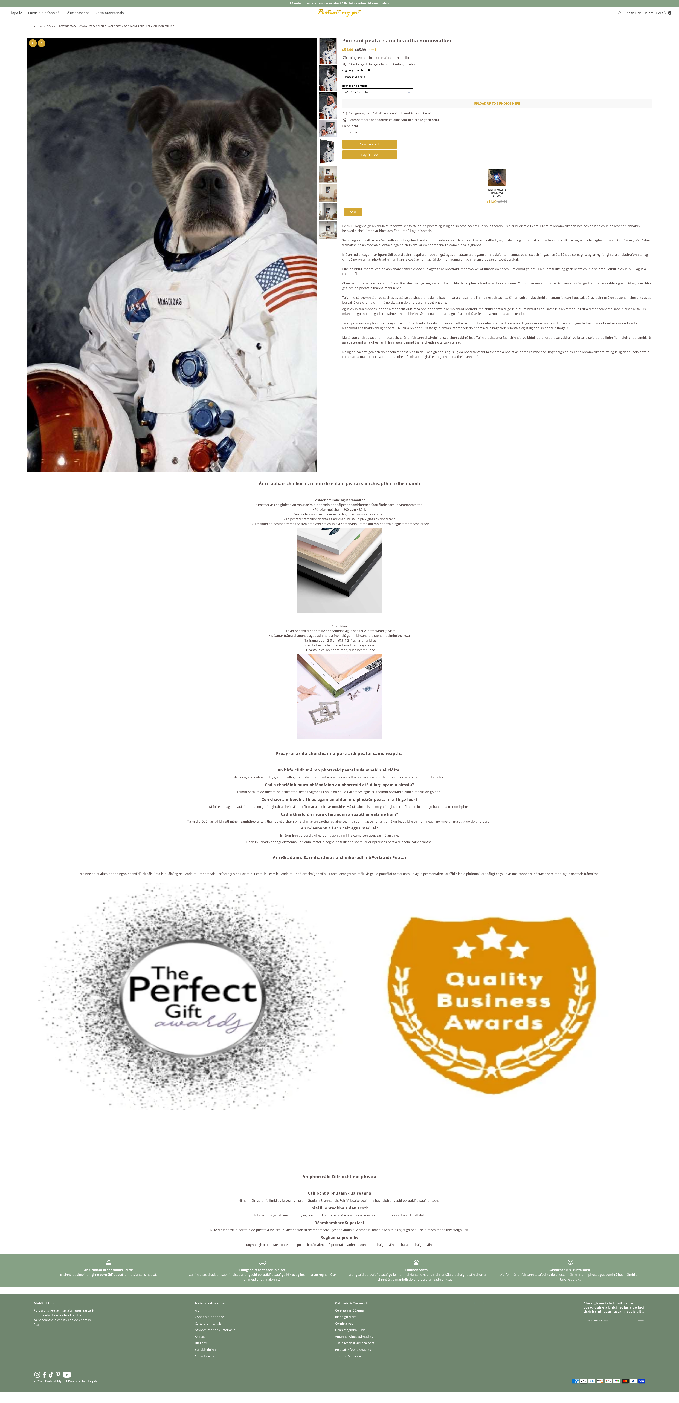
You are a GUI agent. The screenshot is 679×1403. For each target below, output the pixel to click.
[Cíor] (619, 12)
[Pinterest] (58, 1374)
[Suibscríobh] (641, 1320)
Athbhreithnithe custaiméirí (215, 1330)
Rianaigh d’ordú (346, 1317)
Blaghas (201, 1343)
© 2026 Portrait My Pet (50, 1381)
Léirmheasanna (78, 13)
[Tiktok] (51, 1374)
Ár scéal (201, 1336)
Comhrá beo (344, 1323)
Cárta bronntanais (110, 13)
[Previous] (33, 43)
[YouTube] (67, 1374)
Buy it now (370, 154)
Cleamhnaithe (205, 1356)
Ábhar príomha (47, 26)
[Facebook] (44, 1374)
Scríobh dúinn (205, 1349)
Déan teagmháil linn (350, 1330)
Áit (35, 26)
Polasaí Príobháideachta (353, 1349)
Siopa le (15, 13)
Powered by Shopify (83, 1381)
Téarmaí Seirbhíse (348, 1356)
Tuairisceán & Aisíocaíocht (354, 1343)
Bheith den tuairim (639, 13)
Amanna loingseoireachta (354, 1336)
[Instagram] (37, 1374)
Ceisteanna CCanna (349, 1310)
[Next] (41, 43)
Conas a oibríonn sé (43, 13)
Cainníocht (350, 126)
